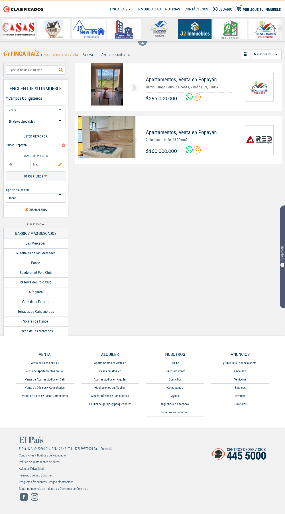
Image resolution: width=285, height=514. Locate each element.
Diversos (240, 396)
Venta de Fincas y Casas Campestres (45, 396)
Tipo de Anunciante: (18, 190)
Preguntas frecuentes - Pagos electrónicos (46, 482)
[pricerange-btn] (59, 164)
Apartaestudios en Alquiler (110, 379)
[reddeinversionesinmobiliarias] (259, 139)
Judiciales (240, 404)
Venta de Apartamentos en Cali (45, 371)
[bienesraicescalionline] (259, 87)
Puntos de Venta (175, 371)
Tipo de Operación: (35, 103)
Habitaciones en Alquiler (110, 387)
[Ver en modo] (245, 54)
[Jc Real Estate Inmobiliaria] (196, 29)
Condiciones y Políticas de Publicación (43, 455)
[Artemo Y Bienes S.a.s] (266, 29)
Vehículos (240, 379)
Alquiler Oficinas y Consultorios (110, 396)
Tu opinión (282, 253)
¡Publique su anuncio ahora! (240, 363)
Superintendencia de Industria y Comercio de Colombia (53, 489)
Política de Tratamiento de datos (39, 462)
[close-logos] (142, 41)
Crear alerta (37, 209)
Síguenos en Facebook (175, 404)
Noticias (172, 9)
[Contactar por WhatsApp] (189, 98)
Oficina (175, 363)
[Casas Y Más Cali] (90, 29)
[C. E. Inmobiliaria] (19, 29)
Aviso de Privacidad (31, 469)
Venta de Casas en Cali (45, 363)
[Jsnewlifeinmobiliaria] (54, 29)
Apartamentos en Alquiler (110, 363)
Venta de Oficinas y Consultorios (45, 387)
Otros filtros (34, 176)
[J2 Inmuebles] (160, 29)
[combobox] (35, 70)
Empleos (240, 387)
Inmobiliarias (149, 9)
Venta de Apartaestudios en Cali (45, 379)
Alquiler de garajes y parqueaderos (110, 404)
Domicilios (175, 379)
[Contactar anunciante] (197, 98)
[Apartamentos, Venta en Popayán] (107, 84)
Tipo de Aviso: (35, 115)
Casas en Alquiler (110, 371)
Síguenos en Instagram (175, 412)
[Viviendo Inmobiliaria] (125, 29)
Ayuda (175, 396)
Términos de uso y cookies (36, 475)
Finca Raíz (119, 9)
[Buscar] (60, 70)
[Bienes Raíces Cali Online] (231, 29)
